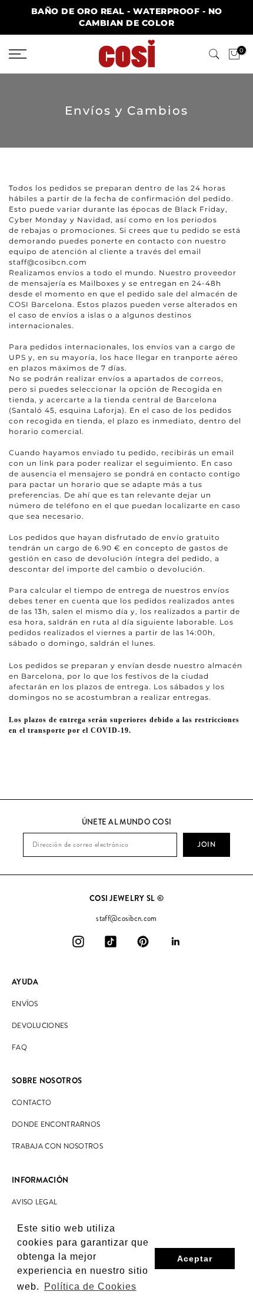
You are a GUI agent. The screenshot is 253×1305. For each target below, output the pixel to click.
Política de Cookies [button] (90, 1286)
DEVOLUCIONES (40, 1025)
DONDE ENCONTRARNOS (56, 1124)
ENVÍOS (25, 1004)
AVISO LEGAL (34, 1202)
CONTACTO (31, 1102)
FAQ (19, 1047)
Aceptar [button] (194, 1258)
